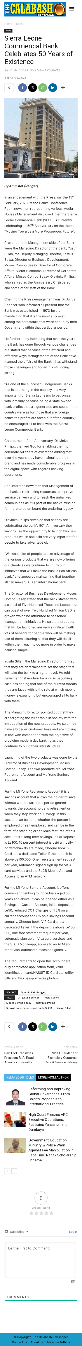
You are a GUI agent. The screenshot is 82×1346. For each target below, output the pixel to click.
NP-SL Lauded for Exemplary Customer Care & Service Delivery (61, 1057)
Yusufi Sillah (64, 1008)
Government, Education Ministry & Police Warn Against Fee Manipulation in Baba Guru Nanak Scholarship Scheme (52, 1150)
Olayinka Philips (45, 1002)
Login (72, 1231)
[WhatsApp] (42, 87)
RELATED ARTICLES (20, 1077)
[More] (63, 87)
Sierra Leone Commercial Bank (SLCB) (29, 1008)
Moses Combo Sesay (18, 1002)
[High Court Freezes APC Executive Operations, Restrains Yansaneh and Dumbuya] (15, 1119)
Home (8, 24)
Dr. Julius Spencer (28, 997)
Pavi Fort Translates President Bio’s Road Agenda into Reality (19, 1057)
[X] (32, 87)
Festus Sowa (51, 997)
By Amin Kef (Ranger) (33, 992)
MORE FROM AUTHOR (53, 1077)
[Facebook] (22, 87)
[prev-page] (7, 1171)
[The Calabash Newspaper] (35, 9)
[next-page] (14, 1171)
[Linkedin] (52, 87)
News (19, 24)
